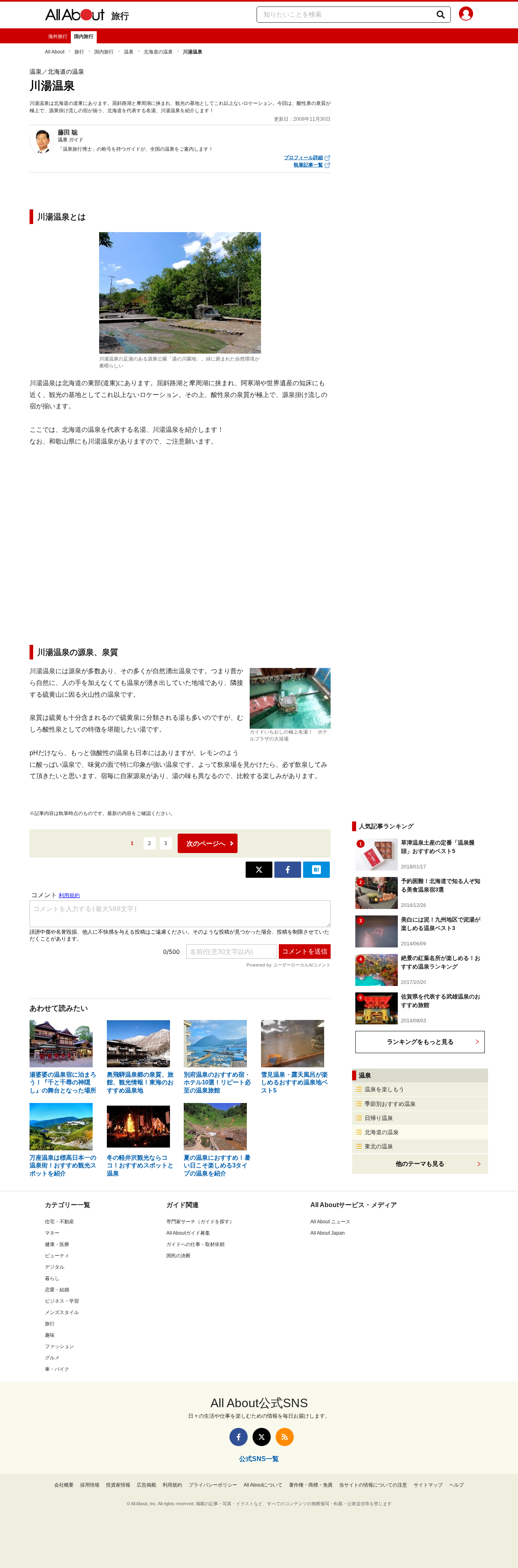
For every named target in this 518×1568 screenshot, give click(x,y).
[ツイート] (259, 870)
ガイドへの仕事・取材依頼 (195, 1244)
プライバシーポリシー (213, 1485)
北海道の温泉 (158, 52)
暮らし (52, 1278)
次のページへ (206, 843)
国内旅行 (83, 36)
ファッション (59, 1346)
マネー (52, 1233)
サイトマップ (428, 1485)
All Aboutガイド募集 (188, 1233)
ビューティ (57, 1256)
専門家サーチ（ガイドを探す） (200, 1222)
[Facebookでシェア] (287, 870)
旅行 (120, 16)
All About (54, 52)
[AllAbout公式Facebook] (238, 1437)
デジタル (54, 1267)
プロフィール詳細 (303, 157)
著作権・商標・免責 (311, 1485)
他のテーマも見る (420, 1163)
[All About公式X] (262, 1437)
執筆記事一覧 (308, 165)
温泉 (129, 52)
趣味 (50, 1335)
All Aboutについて (263, 1485)
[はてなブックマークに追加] (316, 870)
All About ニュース (330, 1222)
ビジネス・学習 (62, 1301)
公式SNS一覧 (259, 1458)
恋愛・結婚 (57, 1290)
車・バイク (57, 1369)
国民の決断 (178, 1256)
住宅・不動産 (59, 1222)
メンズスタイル (62, 1312)
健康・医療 (57, 1244)
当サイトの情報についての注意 (373, 1485)
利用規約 (172, 1485)
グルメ (52, 1358)
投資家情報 (118, 1485)
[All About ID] (466, 14)
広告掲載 (146, 1485)
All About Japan (327, 1233)
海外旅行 (58, 36)
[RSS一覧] (285, 1437)
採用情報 (90, 1485)
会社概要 (64, 1485)
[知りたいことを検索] (441, 14)
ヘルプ (456, 1485)
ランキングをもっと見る (420, 1041)
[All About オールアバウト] (75, 16)
